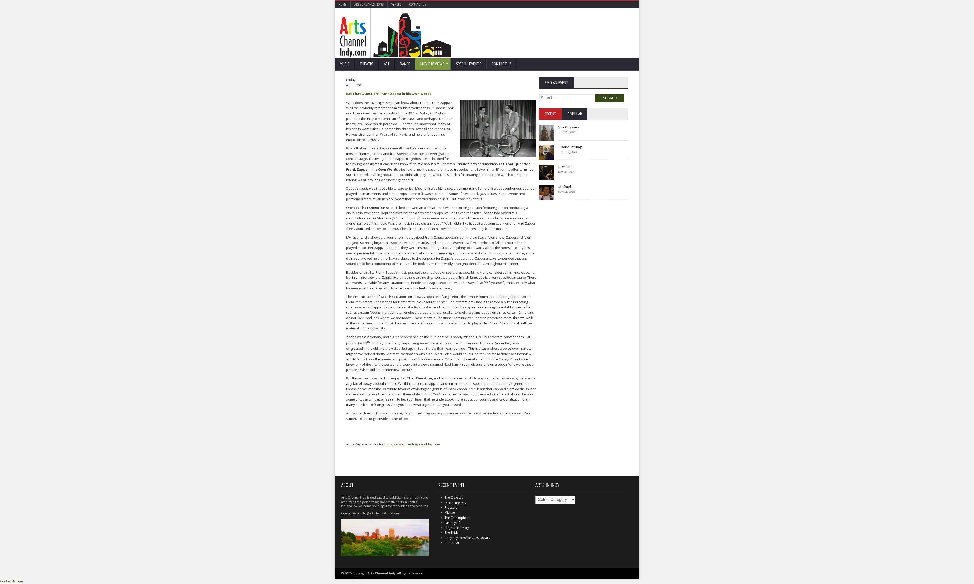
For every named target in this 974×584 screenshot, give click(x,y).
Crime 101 (452, 543)
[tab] (550, 114)
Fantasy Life (453, 523)
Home (342, 4)
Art (387, 64)
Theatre (367, 64)
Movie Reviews (432, 64)
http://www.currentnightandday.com (412, 444)
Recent (550, 114)
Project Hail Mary (457, 528)
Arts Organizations (369, 4)
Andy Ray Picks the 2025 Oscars (467, 538)
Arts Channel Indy (395, 33)
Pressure (565, 166)
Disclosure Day (570, 147)
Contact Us (417, 4)
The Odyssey (568, 127)
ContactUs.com (11, 581)
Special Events (468, 64)
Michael (564, 186)
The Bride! (452, 532)
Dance (405, 64)
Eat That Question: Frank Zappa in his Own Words (388, 93)
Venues (396, 4)
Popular (575, 114)
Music (345, 64)
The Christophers (457, 517)
